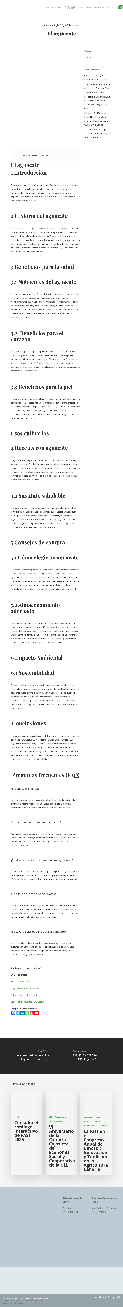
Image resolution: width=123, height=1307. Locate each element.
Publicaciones (73, 25)
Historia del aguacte (20, 981)
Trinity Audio (35, 155)
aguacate (48, 25)
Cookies (19, 1303)
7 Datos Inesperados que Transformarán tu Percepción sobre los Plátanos (97, 133)
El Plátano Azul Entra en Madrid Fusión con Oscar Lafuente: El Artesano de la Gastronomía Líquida (96, 119)
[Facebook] (13, 1013)
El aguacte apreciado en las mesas (26, 988)
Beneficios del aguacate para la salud (27, 1002)
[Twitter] (18, 1013)
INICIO (46, 7)
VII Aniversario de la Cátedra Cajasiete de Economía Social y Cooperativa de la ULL (97, 88)
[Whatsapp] (27, 1013)
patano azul (89, 1121)
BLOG (88, 7)
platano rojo (89, 1125)
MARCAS (110, 7)
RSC (80, 7)
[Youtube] (36, 1013)
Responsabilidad (56, 1121)
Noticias (96, 1117)
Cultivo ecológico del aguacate (24, 995)
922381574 (73, 1212)
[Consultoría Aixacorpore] (17, 1232)
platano (98, 1121)
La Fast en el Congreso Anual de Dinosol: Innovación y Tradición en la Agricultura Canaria (97, 102)
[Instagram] (32, 1013)
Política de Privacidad (26, 1300)
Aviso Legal (8, 1300)
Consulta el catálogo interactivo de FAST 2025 (95, 77)
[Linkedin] (22, 1013)
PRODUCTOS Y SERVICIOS (70, 7)
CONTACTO (99, 7)
